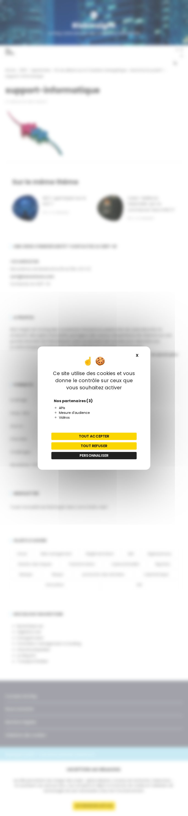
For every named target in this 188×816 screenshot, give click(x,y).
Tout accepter (94, 436)
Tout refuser (94, 445)
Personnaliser (94, 455)
